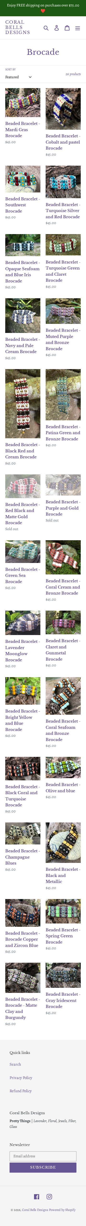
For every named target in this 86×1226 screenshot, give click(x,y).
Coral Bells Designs (17, 27)
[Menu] (77, 27)
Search (15, 1064)
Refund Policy (21, 1091)
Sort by (10, 69)
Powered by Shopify (62, 1210)
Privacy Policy (21, 1077)
